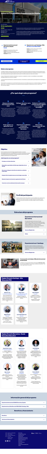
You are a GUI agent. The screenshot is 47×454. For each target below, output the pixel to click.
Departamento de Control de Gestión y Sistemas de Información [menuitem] (23, 439)
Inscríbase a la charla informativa (24, 61)
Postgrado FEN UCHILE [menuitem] (22, 434)
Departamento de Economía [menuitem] (22, 437)
